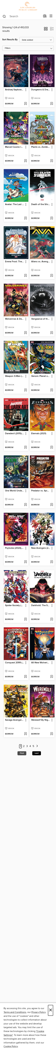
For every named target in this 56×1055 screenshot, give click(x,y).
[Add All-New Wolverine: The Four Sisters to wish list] (51, 677)
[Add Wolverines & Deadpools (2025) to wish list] (25, 333)
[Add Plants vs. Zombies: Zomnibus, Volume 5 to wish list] (51, 161)
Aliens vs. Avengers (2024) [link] (40, 261)
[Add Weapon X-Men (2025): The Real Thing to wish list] (25, 390)
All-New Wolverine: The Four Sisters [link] (40, 662)
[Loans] (45, 16)
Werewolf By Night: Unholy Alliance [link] (40, 720)
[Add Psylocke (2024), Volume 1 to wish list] (25, 562)
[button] (46, 29)
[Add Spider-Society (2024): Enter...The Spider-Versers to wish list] (25, 619)
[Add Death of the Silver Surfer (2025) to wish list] (51, 218)
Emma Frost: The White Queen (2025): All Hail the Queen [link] (14, 261)
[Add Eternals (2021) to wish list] (51, 447)
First (22, 753)
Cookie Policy (11, 1046)
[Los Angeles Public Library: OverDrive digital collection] (28, 6)
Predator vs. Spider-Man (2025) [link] (40, 490)
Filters (7, 48)
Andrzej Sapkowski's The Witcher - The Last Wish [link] (14, 89)
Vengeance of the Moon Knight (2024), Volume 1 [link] (40, 319)
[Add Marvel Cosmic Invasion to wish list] (25, 161)
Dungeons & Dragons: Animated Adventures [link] (40, 89)
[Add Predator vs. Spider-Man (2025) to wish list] (51, 505)
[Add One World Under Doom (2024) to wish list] (25, 505)
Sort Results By (10, 39)
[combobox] (22, 16)
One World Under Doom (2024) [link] (14, 490)
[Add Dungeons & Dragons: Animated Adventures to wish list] (51, 104)
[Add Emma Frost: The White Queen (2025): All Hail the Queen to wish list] (25, 276)
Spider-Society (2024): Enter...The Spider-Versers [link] (14, 605)
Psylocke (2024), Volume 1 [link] (14, 548)
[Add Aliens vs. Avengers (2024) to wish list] (51, 276)
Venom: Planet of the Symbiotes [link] (40, 376)
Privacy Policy (38, 1012)
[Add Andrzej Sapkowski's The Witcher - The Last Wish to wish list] (25, 104)
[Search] (4, 16)
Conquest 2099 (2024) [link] (14, 662)
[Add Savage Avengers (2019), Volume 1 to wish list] (25, 734)
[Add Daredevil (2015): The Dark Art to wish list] (25, 447)
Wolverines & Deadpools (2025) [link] (14, 319)
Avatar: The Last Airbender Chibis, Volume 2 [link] (14, 204)
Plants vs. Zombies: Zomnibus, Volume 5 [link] (40, 147)
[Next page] (37, 746)
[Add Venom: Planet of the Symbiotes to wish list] (51, 390)
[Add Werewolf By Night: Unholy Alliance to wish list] (51, 734)
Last (37, 753)
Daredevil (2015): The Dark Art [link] (14, 433)
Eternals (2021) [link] (38, 433)
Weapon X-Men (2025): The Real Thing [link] (14, 376)
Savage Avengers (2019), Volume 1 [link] (14, 720)
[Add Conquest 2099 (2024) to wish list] (25, 677)
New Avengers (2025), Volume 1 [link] (40, 548)
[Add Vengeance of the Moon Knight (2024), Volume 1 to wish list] (51, 333)
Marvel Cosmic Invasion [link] (14, 147)
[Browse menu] (51, 16)
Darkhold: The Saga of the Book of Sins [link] (40, 605)
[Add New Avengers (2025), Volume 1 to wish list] (51, 562)
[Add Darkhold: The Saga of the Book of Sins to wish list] (51, 619)
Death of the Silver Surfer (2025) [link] (40, 204)
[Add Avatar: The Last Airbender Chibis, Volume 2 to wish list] (25, 218)
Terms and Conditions (15, 1012)
